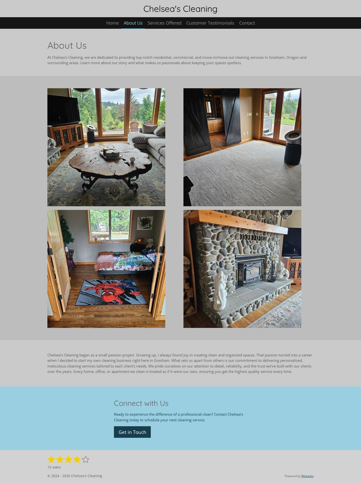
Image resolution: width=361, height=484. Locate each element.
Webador (307, 476)
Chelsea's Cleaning (180, 8)
